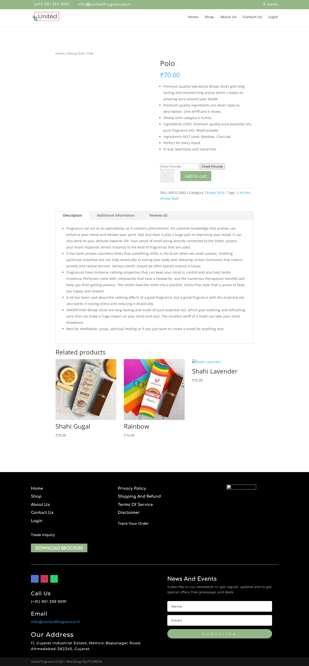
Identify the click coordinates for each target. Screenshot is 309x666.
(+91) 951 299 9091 (52, 4)
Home (193, 17)
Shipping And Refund (139, 497)
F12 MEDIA (94, 661)
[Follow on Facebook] (35, 579)
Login (273, 17)
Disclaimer (129, 513)
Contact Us (252, 17)
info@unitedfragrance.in (55, 621)
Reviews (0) (158, 215)
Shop (209, 17)
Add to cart (196, 176)
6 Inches (243, 192)
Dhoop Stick (75, 53)
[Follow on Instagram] (44, 579)
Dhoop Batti (169, 198)
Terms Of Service (135, 505)
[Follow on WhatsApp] (54, 579)
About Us (228, 17)
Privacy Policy (132, 489)
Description (72, 215)
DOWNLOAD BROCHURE (59, 548)
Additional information (116, 215)
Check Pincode (212, 166)
